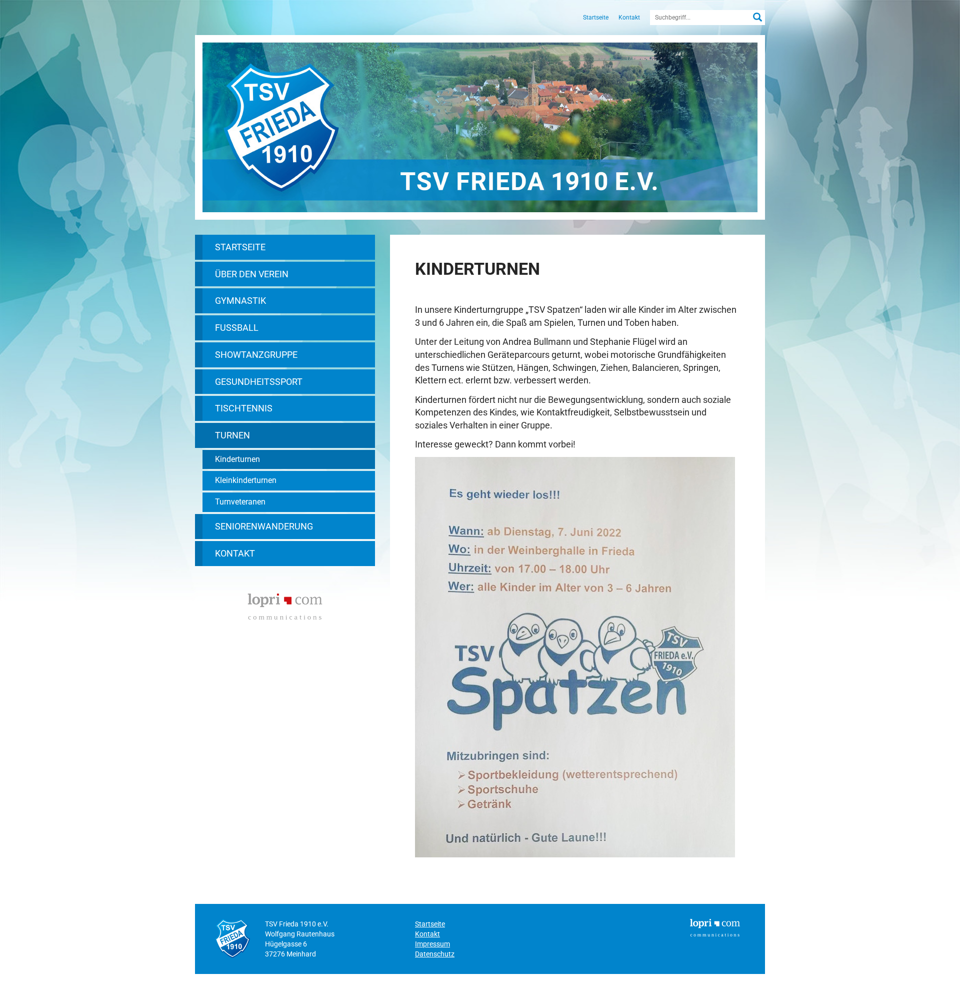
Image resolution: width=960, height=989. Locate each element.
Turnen (232, 435)
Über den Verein (251, 274)
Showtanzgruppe (256, 354)
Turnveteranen (240, 502)
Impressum (432, 944)
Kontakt (629, 17)
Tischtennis (243, 408)
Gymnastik (240, 300)
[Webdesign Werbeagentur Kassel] (285, 605)
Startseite (595, 17)
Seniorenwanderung (264, 526)
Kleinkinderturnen (245, 480)
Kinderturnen (237, 459)
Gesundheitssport (258, 381)
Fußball (236, 327)
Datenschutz (434, 954)
